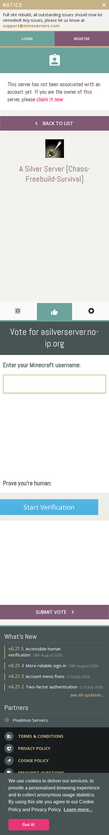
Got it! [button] (28, 824)
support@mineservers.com (31, 25)
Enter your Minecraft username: (42, 365)
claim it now (50, 99)
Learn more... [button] (78, 809)
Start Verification (49, 507)
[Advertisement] (54, 241)
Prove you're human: (27, 483)
